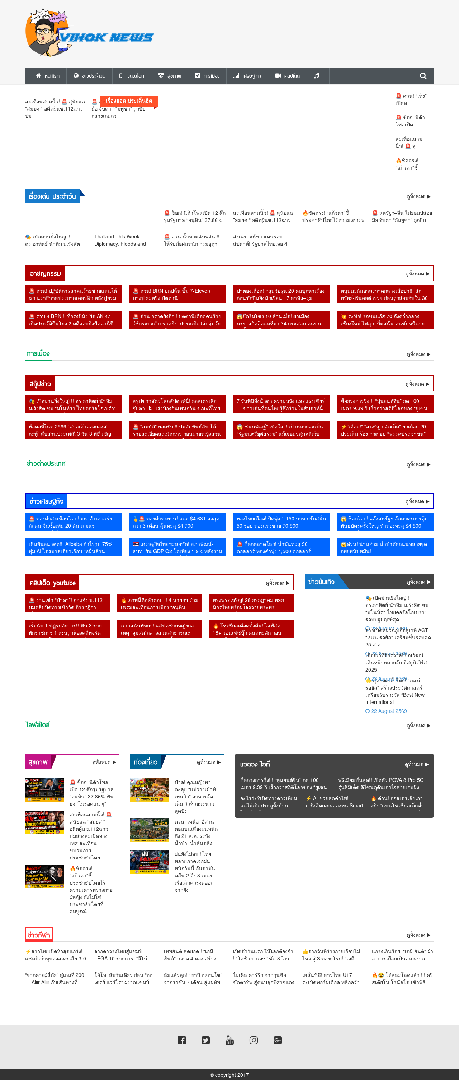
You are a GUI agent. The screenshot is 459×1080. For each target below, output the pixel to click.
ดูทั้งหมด (415, 273)
